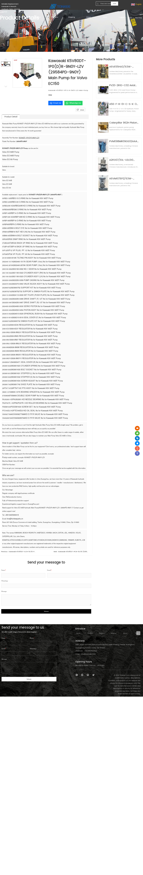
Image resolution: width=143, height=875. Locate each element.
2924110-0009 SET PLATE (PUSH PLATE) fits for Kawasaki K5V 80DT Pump (43, 295)
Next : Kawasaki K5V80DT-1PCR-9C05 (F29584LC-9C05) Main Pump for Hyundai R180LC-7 (71, 552)
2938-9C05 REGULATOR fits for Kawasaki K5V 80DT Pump (34, 324)
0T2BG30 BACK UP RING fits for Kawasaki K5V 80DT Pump (33, 243)
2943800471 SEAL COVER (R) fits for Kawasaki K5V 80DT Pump (37, 362)
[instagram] (88, 675)
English (138, 4)
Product (90, 633)
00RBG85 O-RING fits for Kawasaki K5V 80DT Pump (30, 209)
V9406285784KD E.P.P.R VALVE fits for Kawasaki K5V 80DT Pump (41, 418)
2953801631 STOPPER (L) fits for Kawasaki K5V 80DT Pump (35, 373)
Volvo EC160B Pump (10, 152)
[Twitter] (93, 675)
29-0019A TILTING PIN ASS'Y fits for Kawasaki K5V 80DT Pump (35, 257)
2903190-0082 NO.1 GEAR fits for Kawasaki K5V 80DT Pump (36, 269)
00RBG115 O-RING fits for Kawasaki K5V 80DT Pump (31, 198)
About (125, 633)
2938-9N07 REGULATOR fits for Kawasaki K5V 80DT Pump (34, 339)
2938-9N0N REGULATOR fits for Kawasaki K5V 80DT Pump (34, 350)
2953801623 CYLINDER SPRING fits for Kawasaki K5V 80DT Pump (38, 365)
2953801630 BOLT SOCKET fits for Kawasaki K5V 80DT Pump (36, 369)
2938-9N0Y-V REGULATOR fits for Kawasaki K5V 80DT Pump (36, 358)
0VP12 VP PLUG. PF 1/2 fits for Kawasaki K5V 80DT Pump (31, 250)
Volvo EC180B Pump (10, 155)
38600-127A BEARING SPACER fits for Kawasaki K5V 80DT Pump (37, 392)
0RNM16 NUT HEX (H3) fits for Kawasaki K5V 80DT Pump (31, 231)
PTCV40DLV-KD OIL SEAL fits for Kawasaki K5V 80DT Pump (38, 410)
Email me (57, 103)
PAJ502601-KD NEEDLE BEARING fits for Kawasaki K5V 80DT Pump (41, 399)
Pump (4, 457)
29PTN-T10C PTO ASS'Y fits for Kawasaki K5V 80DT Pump (35, 388)
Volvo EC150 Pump (10, 159)
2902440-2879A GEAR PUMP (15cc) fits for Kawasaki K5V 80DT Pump (41, 265)
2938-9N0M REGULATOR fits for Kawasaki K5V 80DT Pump (34, 347)
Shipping (113, 633)
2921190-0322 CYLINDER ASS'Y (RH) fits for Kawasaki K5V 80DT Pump (41, 272)
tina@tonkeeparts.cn (15, 518)
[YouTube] (82, 675)
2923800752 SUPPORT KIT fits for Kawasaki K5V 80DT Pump (36, 287)
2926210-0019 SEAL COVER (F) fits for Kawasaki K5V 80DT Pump (39, 317)
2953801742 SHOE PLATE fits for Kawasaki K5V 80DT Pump (35, 384)
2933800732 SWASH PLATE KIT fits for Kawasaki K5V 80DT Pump (38, 321)
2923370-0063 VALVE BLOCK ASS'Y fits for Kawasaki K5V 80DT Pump (41, 283)
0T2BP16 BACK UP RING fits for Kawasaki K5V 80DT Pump (33, 246)
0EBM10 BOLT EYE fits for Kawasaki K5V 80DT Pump (30, 228)
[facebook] (77, 675)
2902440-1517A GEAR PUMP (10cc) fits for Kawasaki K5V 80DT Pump (41, 261)
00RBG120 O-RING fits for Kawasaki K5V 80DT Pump (31, 202)
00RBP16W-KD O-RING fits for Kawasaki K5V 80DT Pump (36, 216)
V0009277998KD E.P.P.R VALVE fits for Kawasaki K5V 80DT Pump (41, 414)
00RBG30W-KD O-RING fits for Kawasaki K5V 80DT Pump (36, 205)
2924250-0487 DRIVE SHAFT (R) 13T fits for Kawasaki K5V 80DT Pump (41, 302)
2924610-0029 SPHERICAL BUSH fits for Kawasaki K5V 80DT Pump (39, 313)
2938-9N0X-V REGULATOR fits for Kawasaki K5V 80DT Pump (36, 354)
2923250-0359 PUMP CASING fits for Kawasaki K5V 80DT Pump (38, 280)
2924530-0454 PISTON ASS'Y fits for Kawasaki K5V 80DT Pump (38, 310)
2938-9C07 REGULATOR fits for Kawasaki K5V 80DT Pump (34, 328)
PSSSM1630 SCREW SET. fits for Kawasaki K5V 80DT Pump (36, 406)
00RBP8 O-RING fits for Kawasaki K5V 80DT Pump (28, 224)
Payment (102, 633)
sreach (114, 3)
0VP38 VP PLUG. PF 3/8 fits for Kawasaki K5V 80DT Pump (31, 254)
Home (78, 633)
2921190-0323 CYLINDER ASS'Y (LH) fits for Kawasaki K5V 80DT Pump (41, 276)
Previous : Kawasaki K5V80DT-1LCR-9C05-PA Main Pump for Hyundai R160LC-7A (18, 552)
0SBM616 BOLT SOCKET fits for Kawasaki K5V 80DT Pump (33, 235)
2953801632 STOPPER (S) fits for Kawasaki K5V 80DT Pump (35, 377)
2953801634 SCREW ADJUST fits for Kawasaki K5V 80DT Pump (37, 380)
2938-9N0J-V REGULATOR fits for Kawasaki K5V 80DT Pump (35, 343)
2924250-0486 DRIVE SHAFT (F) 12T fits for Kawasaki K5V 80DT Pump (41, 298)
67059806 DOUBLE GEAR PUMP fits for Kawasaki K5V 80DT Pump (36, 395)
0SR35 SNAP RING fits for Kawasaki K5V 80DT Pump (29, 239)
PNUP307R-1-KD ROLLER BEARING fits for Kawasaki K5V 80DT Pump (43, 403)
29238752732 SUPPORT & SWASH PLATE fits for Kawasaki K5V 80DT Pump (42, 291)
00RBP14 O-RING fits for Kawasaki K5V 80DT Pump (30, 213)
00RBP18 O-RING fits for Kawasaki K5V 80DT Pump (30, 220)
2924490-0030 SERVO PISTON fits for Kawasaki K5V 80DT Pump (38, 306)
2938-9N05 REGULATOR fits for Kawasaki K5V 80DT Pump (34, 336)
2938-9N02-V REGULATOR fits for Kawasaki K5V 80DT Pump (36, 332)
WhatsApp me (75, 103)
